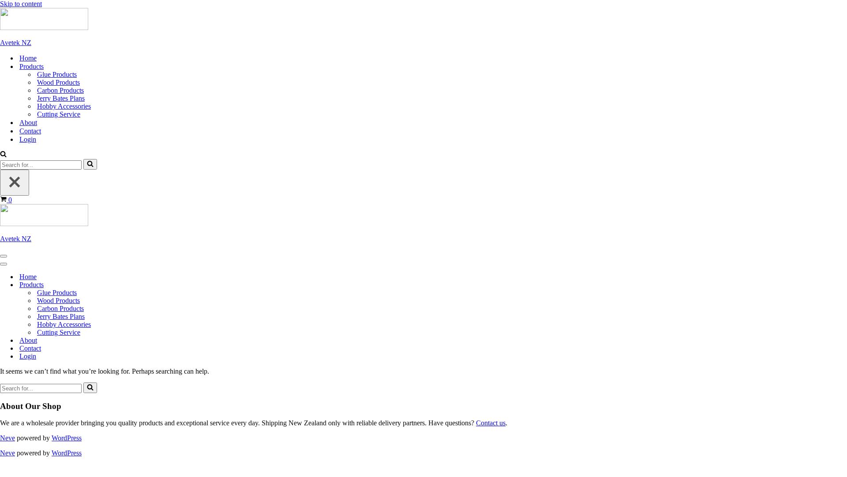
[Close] (14, 183)
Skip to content (21, 4)
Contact (30, 131)
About (28, 122)
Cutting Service (58, 114)
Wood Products (58, 82)
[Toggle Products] (154, 285)
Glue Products (57, 74)
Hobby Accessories (64, 106)
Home (28, 58)
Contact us (491, 423)
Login (27, 139)
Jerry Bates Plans (61, 98)
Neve (7, 438)
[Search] (3, 155)
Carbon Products (60, 90)
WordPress (67, 438)
